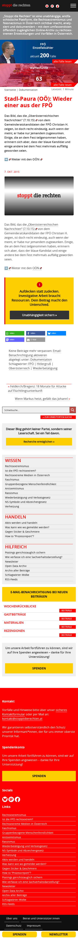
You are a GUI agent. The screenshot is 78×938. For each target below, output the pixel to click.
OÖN (36, 159)
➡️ (6, 159)
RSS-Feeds (11, 579)
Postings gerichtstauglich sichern (25, 552)
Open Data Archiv (15, 566)
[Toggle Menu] (73, 5)
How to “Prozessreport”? (19, 536)
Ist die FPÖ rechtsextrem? (20, 470)
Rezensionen (38, 633)
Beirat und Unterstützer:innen (41, 918)
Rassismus (11, 493)
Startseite (10, 89)
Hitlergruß (44, 364)
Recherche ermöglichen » (39, 441)
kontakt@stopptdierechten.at (22, 719)
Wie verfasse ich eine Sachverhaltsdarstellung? (33, 557)
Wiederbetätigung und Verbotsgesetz (27, 497)
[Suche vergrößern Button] (72, 410)
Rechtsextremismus (17, 466)
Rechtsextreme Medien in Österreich (27, 475)
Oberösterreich (19, 368)
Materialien (38, 624)
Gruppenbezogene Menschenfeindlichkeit (30, 484)
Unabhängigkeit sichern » (39, 315)
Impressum (34, 925)
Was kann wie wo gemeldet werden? (27, 527)
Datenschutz (13, 925)
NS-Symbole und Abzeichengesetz (26, 502)
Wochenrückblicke (38, 608)
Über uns (11, 918)
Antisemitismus (14, 488)
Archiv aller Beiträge (17, 570)
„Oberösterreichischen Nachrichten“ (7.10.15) (31, 226)
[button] (14, 333)
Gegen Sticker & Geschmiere (22, 531)
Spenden (39, 668)
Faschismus (12, 479)
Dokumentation (28, 89)
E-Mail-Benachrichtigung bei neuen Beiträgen (39, 594)
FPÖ (31, 364)
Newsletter (11, 561)
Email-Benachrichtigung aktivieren (35, 353)
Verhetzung (12, 506)
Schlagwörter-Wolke (17, 575)
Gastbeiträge (38, 616)
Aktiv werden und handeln (21, 522)
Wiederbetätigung (45, 368)
